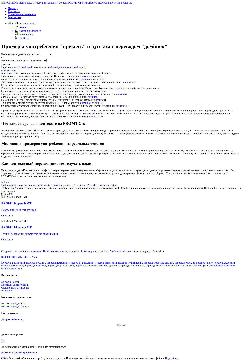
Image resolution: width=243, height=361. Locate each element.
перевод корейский (35, 265)
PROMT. (100, 2)
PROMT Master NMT (16, 227)
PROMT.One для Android (15, 306)
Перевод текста (10, 281)
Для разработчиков (12, 319)
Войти (5, 352)
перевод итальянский (130, 262)
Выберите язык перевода (15, 60)
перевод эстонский (225, 265)
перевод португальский (60, 265)
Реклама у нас (25, 34)
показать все (8, 70)
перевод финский (203, 265)
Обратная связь (26, 23)
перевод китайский (12, 265)
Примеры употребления (14, 284)
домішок (96, 73)
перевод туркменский (132, 265)
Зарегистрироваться (25, 352)
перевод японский (11, 268)
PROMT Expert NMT (16, 203)
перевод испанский (106, 262)
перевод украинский (180, 265)
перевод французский (81, 262)
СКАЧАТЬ (7, 215)
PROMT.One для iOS (13, 303)
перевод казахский (224, 262)
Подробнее (171, 358)
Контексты (14, 11)
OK (3, 358)
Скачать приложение (29, 30)
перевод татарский (86, 265)
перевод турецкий (108, 265)
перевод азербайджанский (158, 262)
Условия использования (28, 251)
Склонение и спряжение (15, 287)
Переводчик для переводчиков (18, 209)
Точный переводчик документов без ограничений (29, 233)
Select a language (142, 251)
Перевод (13, 8)
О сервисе (7, 251)
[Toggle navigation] (134, 3)
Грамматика (14, 17)
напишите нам (94, 116)
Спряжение (22, 14)
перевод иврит (204, 262)
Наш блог (6, 290)
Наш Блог (23, 38)
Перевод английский (13, 262)
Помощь (22, 27)
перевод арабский (185, 262)
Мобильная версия (120, 251)
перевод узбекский (156, 265)
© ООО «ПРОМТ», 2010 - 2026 (19, 257)
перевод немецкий (57, 262)
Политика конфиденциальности (61, 251)
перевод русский (35, 262)
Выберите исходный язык (15, 54)
